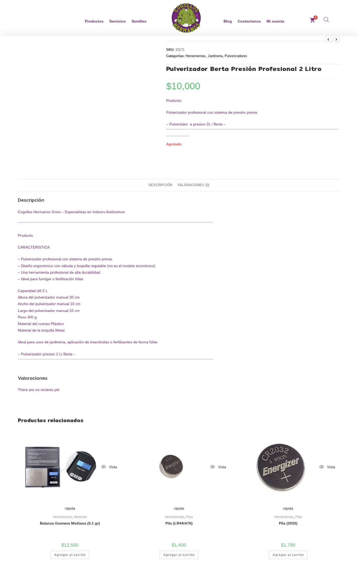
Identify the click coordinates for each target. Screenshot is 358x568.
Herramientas (196, 56)
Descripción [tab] (160, 185)
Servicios (117, 21)
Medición (80, 517)
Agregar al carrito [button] (69, 555)
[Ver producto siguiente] (336, 39)
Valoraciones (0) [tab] (193, 185)
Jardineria (215, 56)
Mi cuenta (275, 21)
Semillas (139, 21)
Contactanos (249, 21)
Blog (228, 21)
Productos (94, 21)
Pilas (189, 517)
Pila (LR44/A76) (179, 523)
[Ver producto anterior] (328, 39)
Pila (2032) (288, 523)
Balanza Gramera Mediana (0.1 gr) (70, 523)
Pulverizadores (236, 56)
